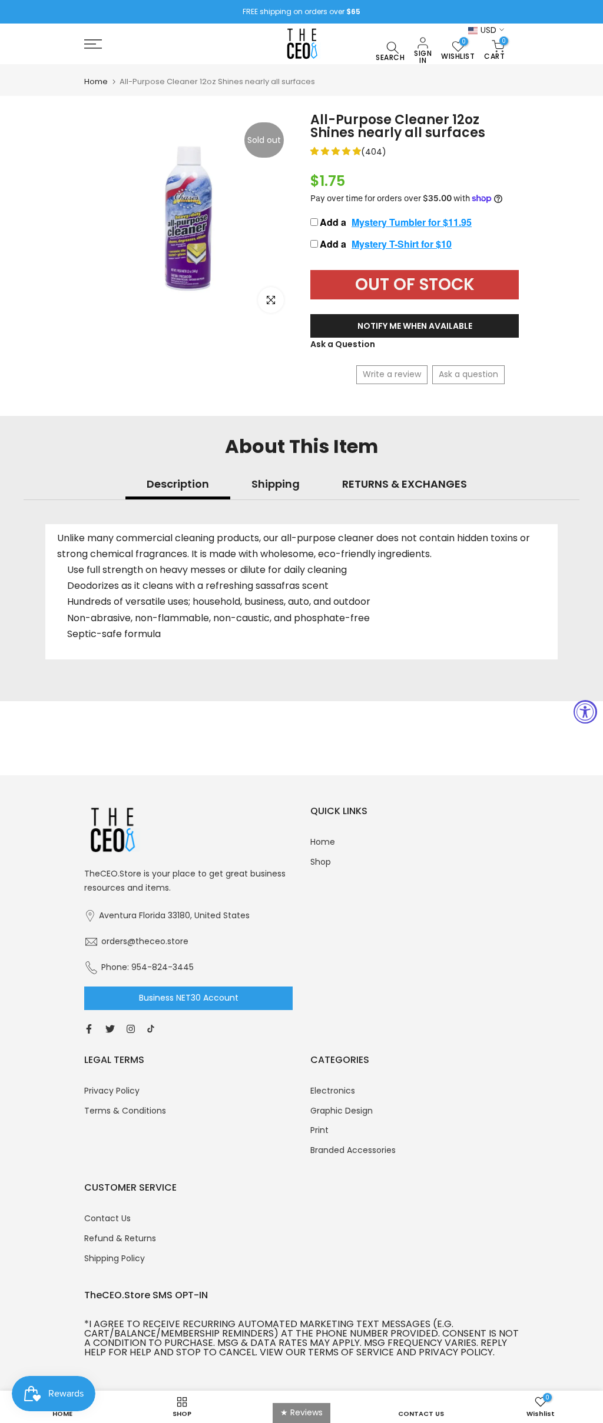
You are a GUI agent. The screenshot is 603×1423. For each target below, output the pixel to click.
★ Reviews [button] (301, 1412)
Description (178, 483)
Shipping (275, 483)
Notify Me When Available (414, 326)
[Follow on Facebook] (89, 1029)
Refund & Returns (120, 1238)
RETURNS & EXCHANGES (404, 483)
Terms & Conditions (125, 1111)
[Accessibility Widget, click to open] (585, 712)
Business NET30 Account (188, 998)
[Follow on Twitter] (110, 1029)
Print (319, 1130)
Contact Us (107, 1218)
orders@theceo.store (144, 941)
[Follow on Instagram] (131, 1029)
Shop (320, 862)
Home (96, 81)
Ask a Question (342, 344)
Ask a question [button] (468, 374)
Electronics (332, 1091)
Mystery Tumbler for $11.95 (412, 222)
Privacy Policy (112, 1091)
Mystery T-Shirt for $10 (402, 244)
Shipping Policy (114, 1258)
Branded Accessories (353, 1150)
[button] (335, 151)
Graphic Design (341, 1111)
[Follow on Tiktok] (151, 1029)
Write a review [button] (392, 374)
